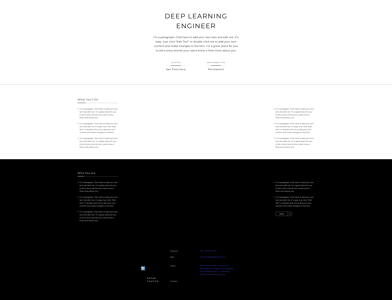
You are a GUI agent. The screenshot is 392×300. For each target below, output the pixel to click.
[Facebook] (372, 294)
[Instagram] (384, 294)
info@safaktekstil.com (216, 257)
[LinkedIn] (367, 294)
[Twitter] (378, 294)
